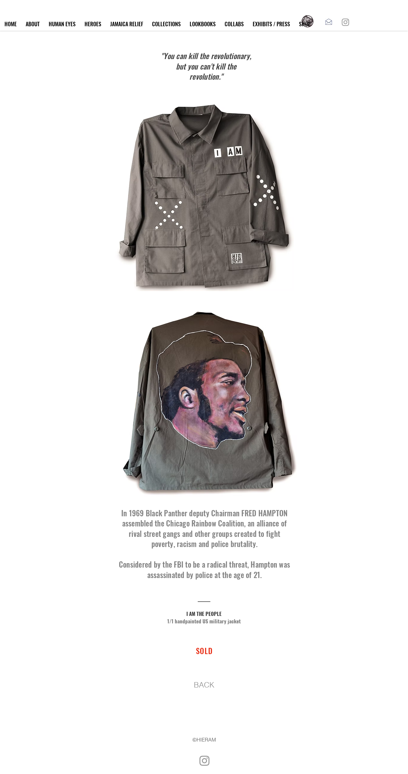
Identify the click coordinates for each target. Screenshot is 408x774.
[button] (166, 24)
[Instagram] (345, 22)
